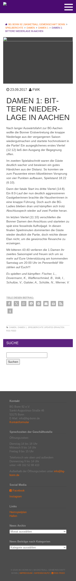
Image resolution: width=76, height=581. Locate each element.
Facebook (18, 490)
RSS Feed (11, 331)
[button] (9, 303)
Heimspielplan (18, 512)
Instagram (16, 496)
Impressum (25, 573)
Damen (12, 327)
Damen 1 (22, 327)
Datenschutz (42, 573)
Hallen (13, 516)
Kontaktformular (19, 422)
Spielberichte (35, 327)
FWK (36, 89)
